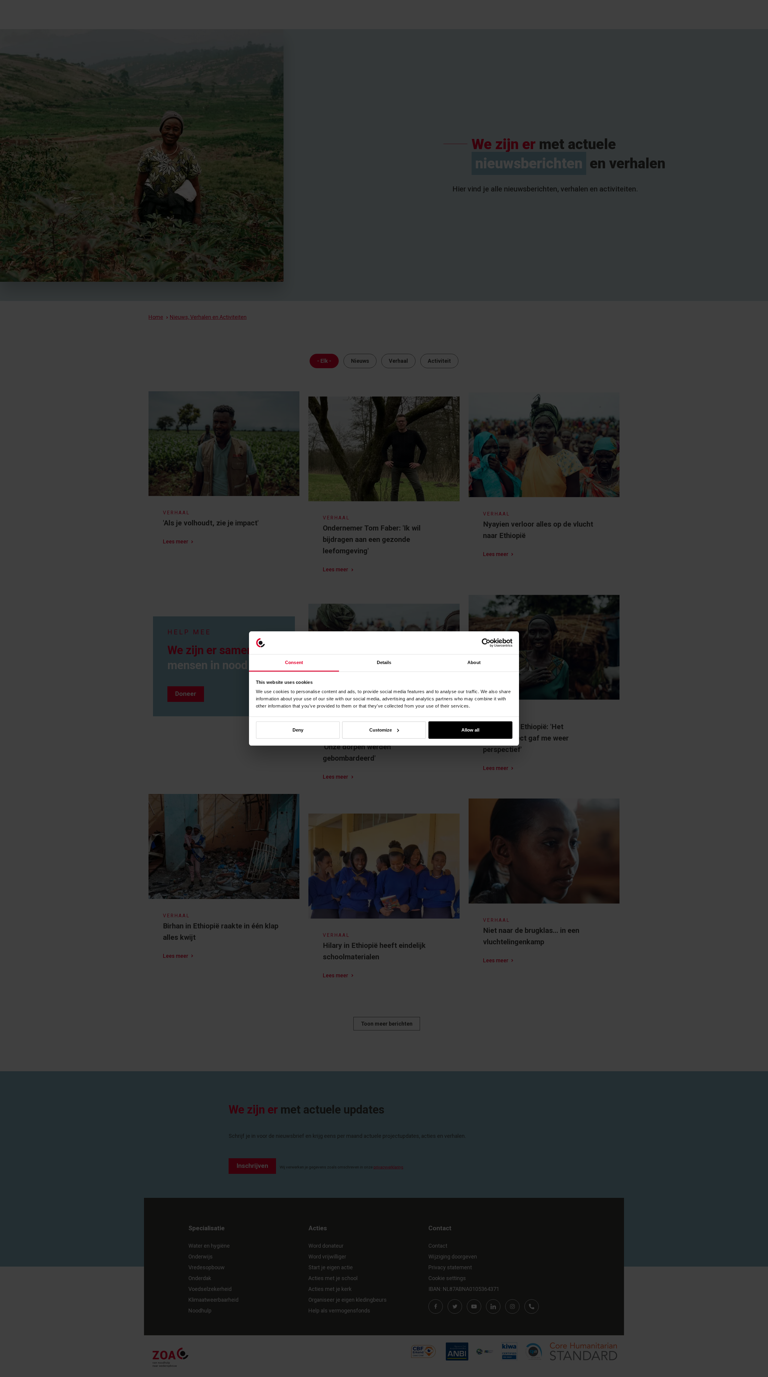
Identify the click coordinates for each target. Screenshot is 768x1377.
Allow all (470, 729)
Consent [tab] (294, 662)
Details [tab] (384, 662)
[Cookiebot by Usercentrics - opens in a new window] (486, 642)
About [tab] (474, 662)
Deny (297, 729)
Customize (380, 729)
